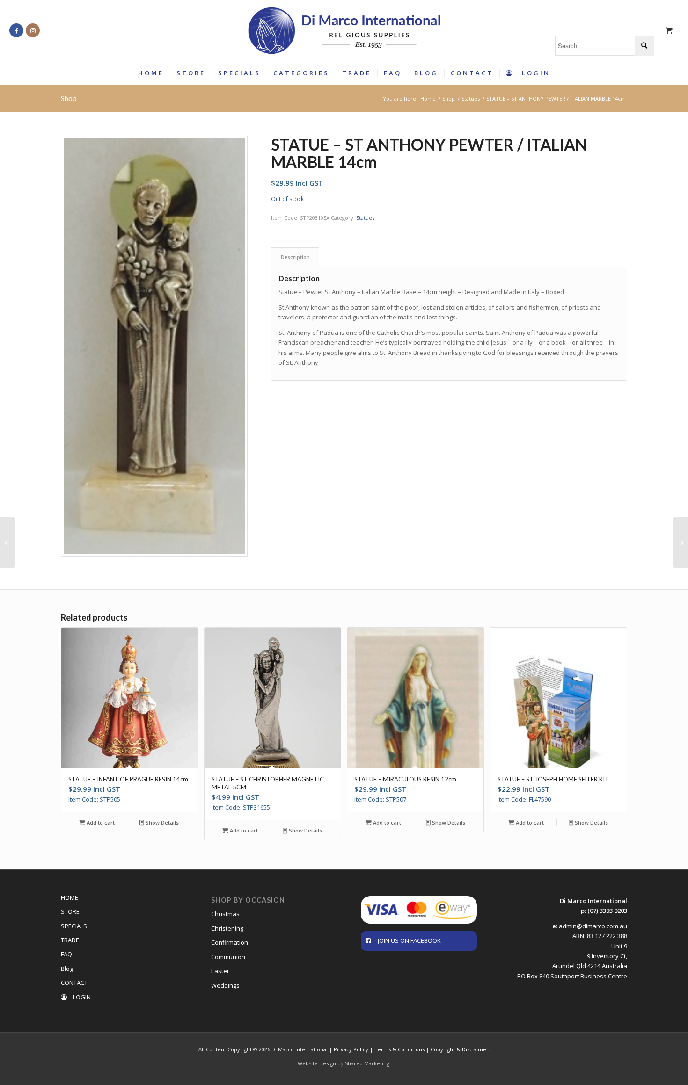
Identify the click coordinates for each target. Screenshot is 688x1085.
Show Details (161, 822)
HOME (69, 897)
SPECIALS (74, 926)
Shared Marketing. (368, 1063)
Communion (228, 957)
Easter (220, 971)
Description (295, 256)
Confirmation (229, 942)
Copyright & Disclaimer (460, 1049)
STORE (70, 911)
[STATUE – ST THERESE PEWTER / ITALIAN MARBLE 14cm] (680, 542)
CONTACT (74, 982)
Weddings (225, 985)
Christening (227, 928)
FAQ (66, 954)
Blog (67, 968)
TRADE (70, 940)
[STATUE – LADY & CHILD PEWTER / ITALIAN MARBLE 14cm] (7, 542)
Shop (69, 98)
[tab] (295, 257)
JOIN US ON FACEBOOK (409, 940)
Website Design (317, 1063)
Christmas (225, 914)
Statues (365, 217)
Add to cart (100, 822)
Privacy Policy (351, 1049)
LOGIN (81, 997)
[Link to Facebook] (16, 30)
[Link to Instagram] (33, 30)
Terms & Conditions (399, 1049)
